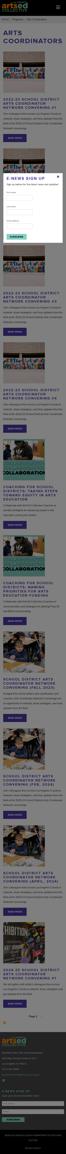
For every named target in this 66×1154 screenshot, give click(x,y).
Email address (13, 221)
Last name (11, 207)
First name (11, 192)
